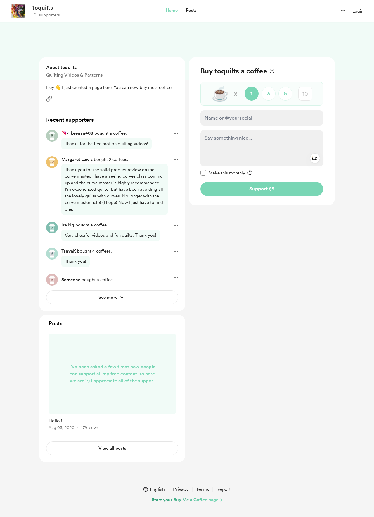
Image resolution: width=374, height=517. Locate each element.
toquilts (42, 7)
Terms (202, 489)
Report (224, 489)
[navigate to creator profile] (18, 11)
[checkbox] (222, 172)
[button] (172, 10)
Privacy (180, 489)
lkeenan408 (81, 133)
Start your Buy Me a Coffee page (185, 499)
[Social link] (49, 99)
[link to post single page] (112, 382)
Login (357, 11)
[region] (262, 131)
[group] (112, 382)
